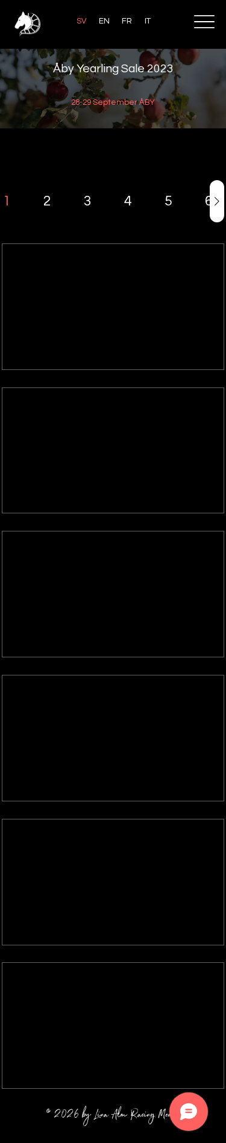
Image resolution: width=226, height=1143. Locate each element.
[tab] (7, 201)
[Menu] (204, 21)
